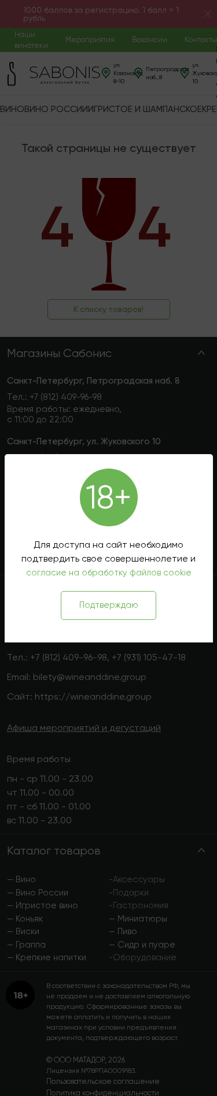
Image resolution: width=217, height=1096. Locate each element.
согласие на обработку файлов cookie (109, 572)
